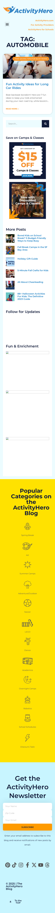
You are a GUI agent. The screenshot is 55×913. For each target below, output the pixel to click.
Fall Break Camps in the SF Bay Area (32, 248)
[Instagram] (20, 865)
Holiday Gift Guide (27, 258)
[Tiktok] (14, 865)
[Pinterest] (7, 865)
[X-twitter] (34, 865)
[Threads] (47, 865)
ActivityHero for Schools (41, 29)
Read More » (12, 109)
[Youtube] (40, 865)
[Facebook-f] (27, 865)
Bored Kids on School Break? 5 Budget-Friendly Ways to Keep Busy (31, 238)
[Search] (45, 123)
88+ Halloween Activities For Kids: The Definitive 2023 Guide (31, 296)
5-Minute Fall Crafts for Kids (32, 270)
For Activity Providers (42, 25)
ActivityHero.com (44, 20)
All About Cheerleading (30, 282)
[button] (7, 24)
